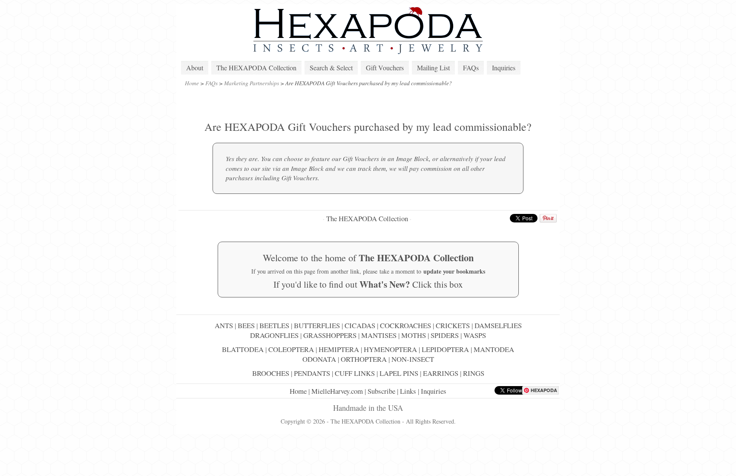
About (194, 67)
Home (192, 83)
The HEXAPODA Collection (256, 67)
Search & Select (331, 67)
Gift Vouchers (385, 67)
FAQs (471, 67)
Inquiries (503, 67)
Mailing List (433, 67)
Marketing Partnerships (251, 83)
